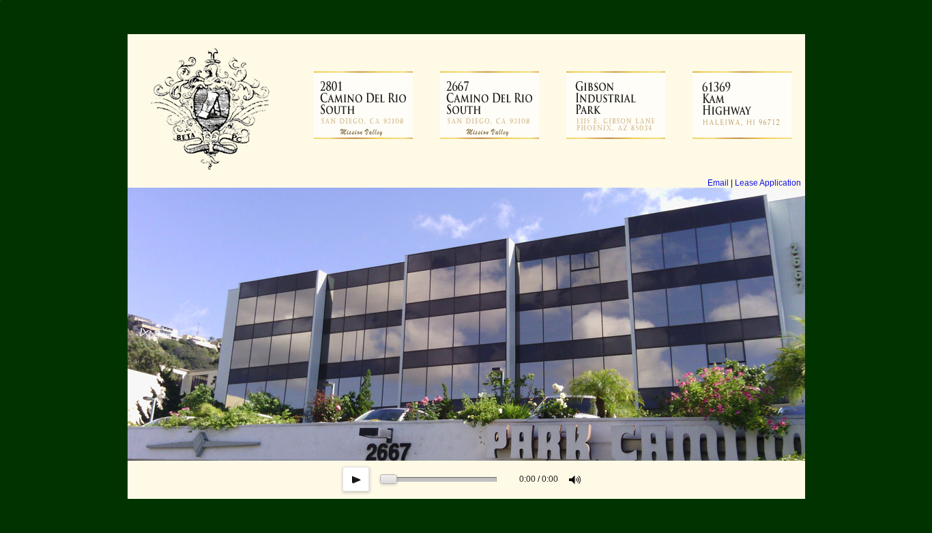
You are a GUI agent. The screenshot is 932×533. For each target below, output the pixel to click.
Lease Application (768, 183)
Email (718, 183)
